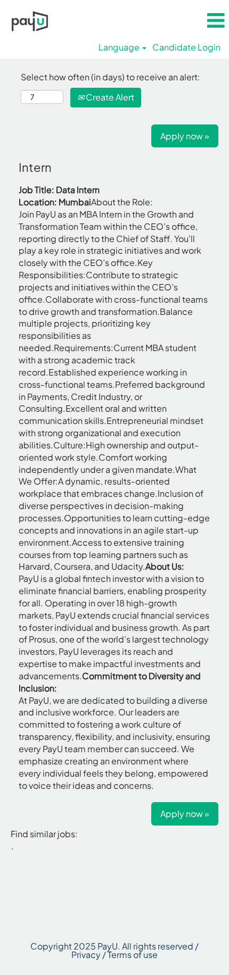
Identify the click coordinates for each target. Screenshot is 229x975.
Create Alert (109, 97)
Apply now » (184, 135)
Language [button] (120, 47)
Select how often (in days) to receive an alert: (110, 76)
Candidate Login (186, 47)
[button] (215, 20)
